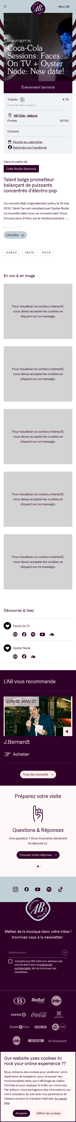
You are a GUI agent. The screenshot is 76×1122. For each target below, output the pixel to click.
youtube (37, 889)
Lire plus (12, 235)
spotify (49, 889)
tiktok (60, 889)
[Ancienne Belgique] (38, 8)
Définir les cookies (49, 1113)
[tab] (35, 866)
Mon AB (64, 6)
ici (66, 218)
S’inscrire (65, 952)
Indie (29, 252)
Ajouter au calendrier (28, 142)
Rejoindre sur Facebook (30, 147)
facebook (26, 889)
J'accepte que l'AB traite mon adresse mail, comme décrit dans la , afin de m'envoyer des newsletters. (38, 967)
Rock (46, 252)
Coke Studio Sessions (21, 169)
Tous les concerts (36, 774)
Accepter (21, 1113)
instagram (15, 889)
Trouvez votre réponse (35, 855)
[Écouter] (67, 731)
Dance (11, 252)
